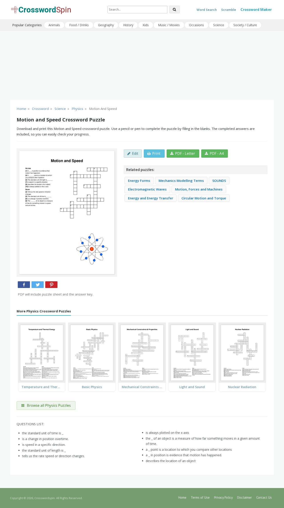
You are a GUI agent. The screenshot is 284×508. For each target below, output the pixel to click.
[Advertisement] (142, 65)
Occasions (196, 25)
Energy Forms (139, 180)
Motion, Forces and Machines (199, 189)
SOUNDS (219, 180)
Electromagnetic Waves (147, 189)
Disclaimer (244, 497)
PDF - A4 (217, 153)
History (128, 25)
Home (182, 497)
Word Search (207, 10)
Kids (146, 25)
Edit (135, 153)
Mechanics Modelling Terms (181, 180)
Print (156, 153)
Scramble (228, 10)
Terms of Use (200, 497)
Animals (54, 25)
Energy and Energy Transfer (150, 198)
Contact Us (264, 497)
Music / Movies (169, 25)
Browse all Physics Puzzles (48, 405)
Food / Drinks (79, 25)
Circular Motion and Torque (203, 198)
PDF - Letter (185, 153)
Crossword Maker (256, 9)
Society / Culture (245, 25)
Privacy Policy (223, 497)
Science (218, 25)
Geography (106, 25)
